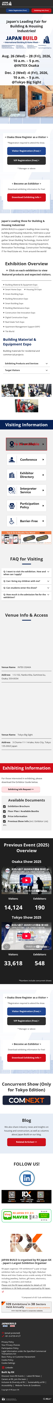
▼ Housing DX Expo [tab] (33, 289)
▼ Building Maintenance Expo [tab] (16, 308)
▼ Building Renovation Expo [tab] (15, 298)
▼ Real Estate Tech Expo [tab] (13, 322)
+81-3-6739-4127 (13, 1336)
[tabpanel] (26, 359)
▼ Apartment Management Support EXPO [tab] (21, 326)
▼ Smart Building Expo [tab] (13, 303)
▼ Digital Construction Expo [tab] (15, 317)
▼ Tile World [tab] (8, 331)
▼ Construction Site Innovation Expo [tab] (19, 312)
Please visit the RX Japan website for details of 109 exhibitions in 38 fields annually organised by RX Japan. (26, 1287)
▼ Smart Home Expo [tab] (12, 289)
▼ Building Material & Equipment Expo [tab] (20, 284)
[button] (17, 10)
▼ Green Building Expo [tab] (13, 294)
